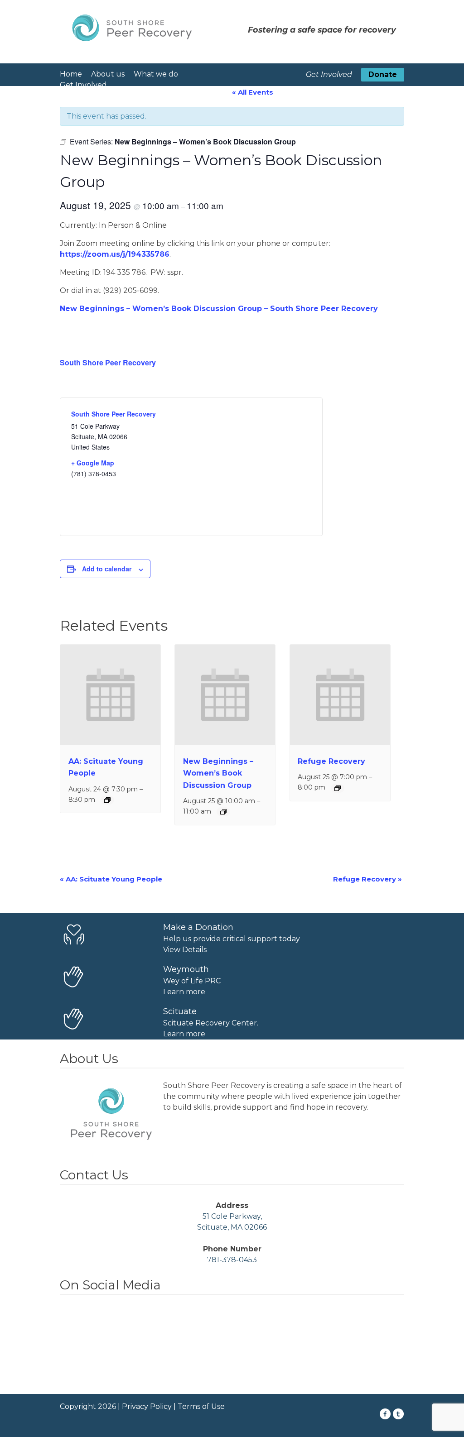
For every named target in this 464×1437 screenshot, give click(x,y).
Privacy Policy (147, 1406)
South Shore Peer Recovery (108, 362)
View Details (185, 949)
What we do (156, 74)
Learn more (184, 991)
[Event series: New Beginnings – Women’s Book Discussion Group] (223, 811)
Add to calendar (106, 568)
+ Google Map (92, 462)
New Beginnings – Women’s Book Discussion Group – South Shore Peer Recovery (219, 308)
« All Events (252, 92)
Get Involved (83, 85)
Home (71, 74)
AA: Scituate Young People (111, 879)
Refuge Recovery (331, 761)
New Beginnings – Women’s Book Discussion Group (218, 773)
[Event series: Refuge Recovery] (337, 788)
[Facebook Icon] (385, 1413)
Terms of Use (201, 1406)
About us (108, 74)
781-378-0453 (232, 1259)
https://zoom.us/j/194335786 (114, 254)
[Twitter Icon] (398, 1413)
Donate (382, 74)
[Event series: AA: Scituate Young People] (107, 800)
